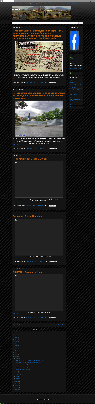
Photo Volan (74, 63)
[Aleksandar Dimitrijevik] (74, 49)
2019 (15, 339)
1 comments (40, 82)
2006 (15, 389)
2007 (15, 387)
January (18, 378)
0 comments (41, 148)
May (17, 358)
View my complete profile (76, 68)
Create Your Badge (73, 50)
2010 (15, 381)
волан (16, 9)
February (18, 376)
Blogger (56, 399)
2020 (15, 337)
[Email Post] (45, 82)
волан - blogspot (74, 94)
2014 (15, 350)
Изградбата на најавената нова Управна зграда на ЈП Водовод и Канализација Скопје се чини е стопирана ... (39, 95)
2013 (15, 352)
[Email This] (49, 82)
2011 (15, 356)
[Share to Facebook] (53, 82)
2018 (15, 341)
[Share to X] (52, 82)
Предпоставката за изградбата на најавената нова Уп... (30, 360)
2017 (15, 343)
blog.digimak (73, 80)
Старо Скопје (50, 3)
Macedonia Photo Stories (76, 84)
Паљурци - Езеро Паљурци (27, 216)
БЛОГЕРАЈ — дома (74, 89)
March (17, 374)
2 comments (40, 205)
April (17, 371)
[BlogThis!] (51, 82)
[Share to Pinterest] (55, 82)
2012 (15, 354)
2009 (15, 383)
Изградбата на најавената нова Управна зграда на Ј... (29, 362)
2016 (15, 345)
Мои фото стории (18, 3)
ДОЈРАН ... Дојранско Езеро (28, 272)
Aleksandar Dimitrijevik (74, 30)
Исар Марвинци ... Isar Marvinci (30, 159)
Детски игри (27, 3)
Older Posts (61, 325)
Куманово (72, 97)
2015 (15, 348)
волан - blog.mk (73, 92)
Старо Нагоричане (74, 106)
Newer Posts (16, 325)
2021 (15, 335)
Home (39, 325)
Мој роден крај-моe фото (70, 3)
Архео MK (33, 3)
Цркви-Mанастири (41, 3)
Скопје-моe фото (59, 3)
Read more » (16, 78)
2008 (15, 385)
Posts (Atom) (42, 329)
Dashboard (72, 82)
